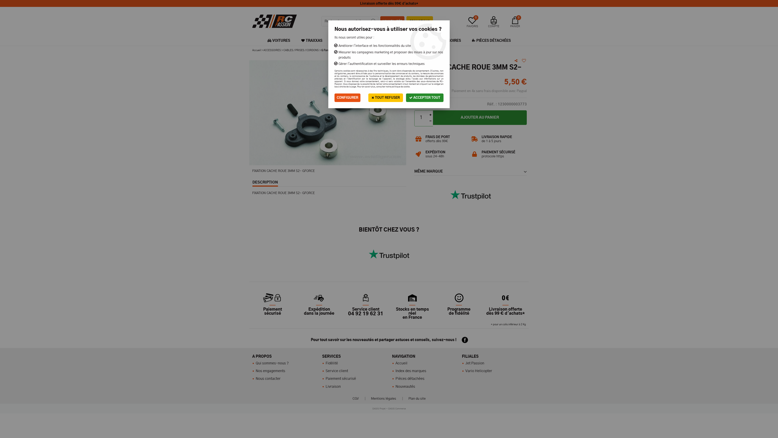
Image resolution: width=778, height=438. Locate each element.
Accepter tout (426, 97)
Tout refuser (387, 97)
